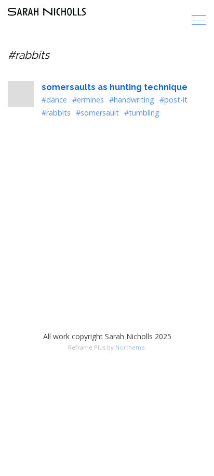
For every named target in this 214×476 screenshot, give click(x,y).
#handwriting (131, 100)
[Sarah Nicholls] (47, 12)
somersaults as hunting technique (115, 87)
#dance (54, 100)
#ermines (88, 100)
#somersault (97, 113)
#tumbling (141, 113)
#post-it (173, 100)
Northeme (130, 347)
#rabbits (56, 113)
